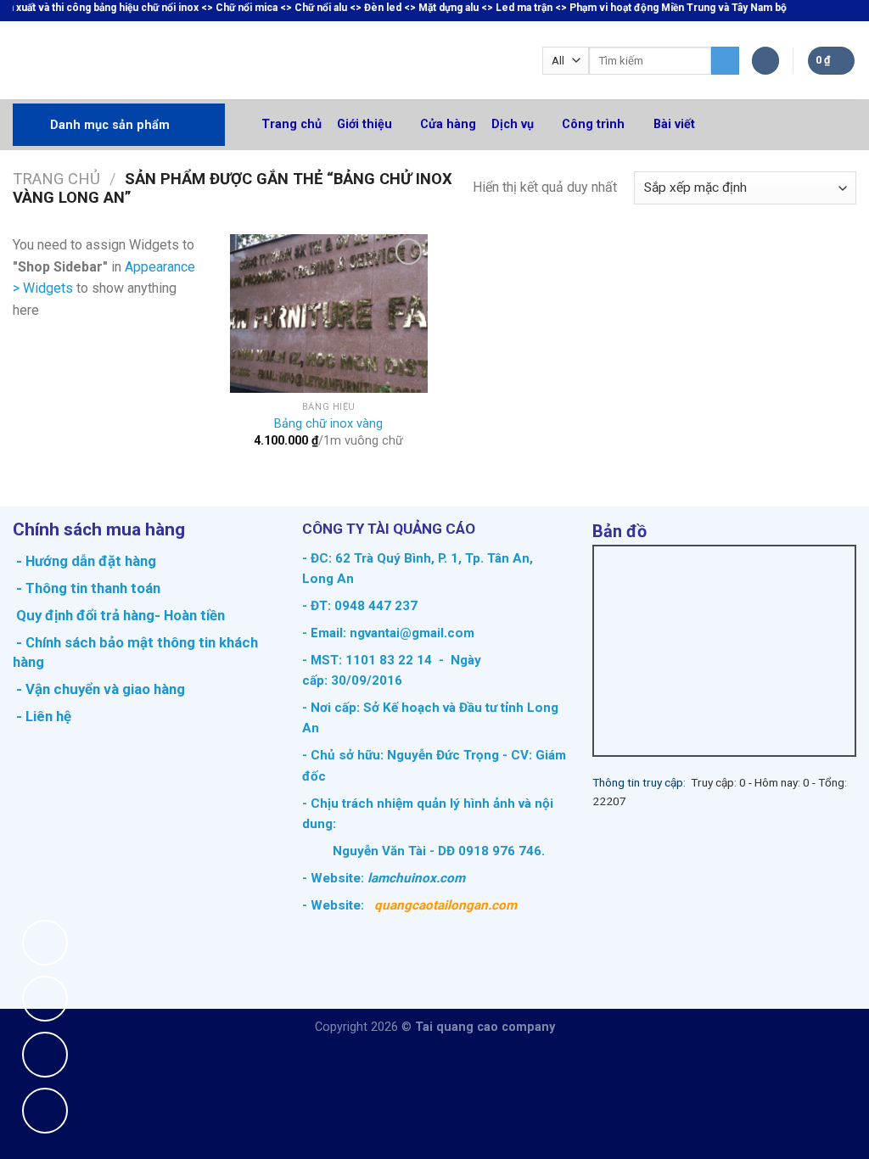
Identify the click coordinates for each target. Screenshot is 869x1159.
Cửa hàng (448, 124)
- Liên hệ (42, 716)
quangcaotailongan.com (445, 905)
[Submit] (725, 61)
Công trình (593, 124)
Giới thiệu (364, 124)
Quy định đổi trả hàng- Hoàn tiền (120, 615)
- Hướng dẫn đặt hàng (84, 560)
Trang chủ (291, 124)
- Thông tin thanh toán (88, 588)
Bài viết (674, 124)
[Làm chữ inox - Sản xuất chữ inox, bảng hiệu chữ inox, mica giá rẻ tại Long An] (102, 60)
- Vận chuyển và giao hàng (99, 688)
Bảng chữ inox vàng (328, 424)
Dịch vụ (512, 124)
